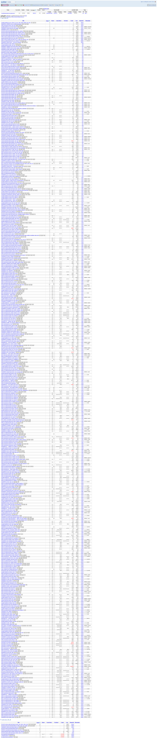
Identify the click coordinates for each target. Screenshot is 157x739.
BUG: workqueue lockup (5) (7, 707)
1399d (82, 633)
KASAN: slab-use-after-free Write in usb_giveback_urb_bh (12, 32)
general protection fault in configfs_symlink (9, 50)
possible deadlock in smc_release (7, 532)
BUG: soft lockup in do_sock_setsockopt (9, 521)
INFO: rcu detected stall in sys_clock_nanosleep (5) (11, 564)
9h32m (82, 22)
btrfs (23, 577)
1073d (82, 556)
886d (82, 518)
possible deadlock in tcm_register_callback (9, 56)
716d (82, 425)
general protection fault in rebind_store (8, 97)
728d (82, 428)
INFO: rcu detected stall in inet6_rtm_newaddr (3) (11, 311)
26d (82, 123)
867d (82, 507)
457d (82, 302)
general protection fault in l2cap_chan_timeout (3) (11, 657)
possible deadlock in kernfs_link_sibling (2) (9, 197)
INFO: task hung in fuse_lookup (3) (8, 710)
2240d (82, 701)
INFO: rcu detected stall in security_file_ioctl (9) (10, 370)
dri (17, 57)
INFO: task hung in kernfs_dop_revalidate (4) (10, 462)
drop (25, 15)
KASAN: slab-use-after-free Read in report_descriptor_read (12, 304)
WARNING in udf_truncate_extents (8, 688)
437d (82, 290)
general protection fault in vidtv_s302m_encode (10, 98)
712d (82, 421)
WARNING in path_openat (6, 612)
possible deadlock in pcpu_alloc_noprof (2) (9, 290)
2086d (82, 687)
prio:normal (24, 26)
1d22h (82, 28)
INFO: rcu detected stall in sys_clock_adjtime (10, 701)
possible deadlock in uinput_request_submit (9, 498)
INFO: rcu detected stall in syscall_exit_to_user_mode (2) (12, 610)
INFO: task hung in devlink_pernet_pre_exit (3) (10, 125)
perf (30, 491)
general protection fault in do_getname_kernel (10, 76)
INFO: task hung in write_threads (7, 100)
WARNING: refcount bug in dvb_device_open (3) (11, 208)
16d (82, 54)
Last (76, 20)
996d (82, 543)
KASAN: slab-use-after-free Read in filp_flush (10, 119)
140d (82, 188)
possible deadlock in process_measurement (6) (10, 129)
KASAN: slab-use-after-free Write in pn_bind (10, 104)
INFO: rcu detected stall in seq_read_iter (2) (9, 394)
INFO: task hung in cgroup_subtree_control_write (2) (11, 169)
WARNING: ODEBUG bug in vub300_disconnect (11, 24)
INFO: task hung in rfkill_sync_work (8, 598)
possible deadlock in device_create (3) (8, 198)
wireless (18, 64)
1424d (82, 642)
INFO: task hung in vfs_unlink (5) (8, 360)
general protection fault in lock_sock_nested (9, 557)
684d (82, 397)
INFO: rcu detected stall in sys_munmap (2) (9, 266)
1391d (82, 631)
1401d (82, 635)
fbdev (28, 245)
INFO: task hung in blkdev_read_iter (8, 317)
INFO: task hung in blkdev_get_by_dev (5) (9, 591)
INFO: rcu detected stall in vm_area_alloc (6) (10, 300)
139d (82, 187)
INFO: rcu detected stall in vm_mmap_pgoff (10, 433)
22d (82, 84)
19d (82, 61)
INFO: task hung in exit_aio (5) (7, 177)
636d (82, 363)
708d (82, 415)
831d (82, 481)
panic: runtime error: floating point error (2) (9, 569)
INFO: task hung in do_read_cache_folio (9, 659)
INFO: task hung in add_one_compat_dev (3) (10, 386)
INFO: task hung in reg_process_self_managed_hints (11, 563)
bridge (27, 222)
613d (82, 347)
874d (82, 509)
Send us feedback (152, 5)
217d (82, 214)
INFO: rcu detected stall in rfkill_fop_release (10, 278)
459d (82, 304)
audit (20, 515)
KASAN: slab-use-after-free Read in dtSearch (10, 493)
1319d (82, 593)
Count (72, 20)
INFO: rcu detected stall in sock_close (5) (9, 281)
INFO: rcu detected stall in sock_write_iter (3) (10, 490)
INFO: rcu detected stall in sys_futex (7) (9, 455)
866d (82, 505)
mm (25, 40)
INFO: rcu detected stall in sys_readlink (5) (9, 391)
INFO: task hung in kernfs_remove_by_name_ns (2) (11, 550)
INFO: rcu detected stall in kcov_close (8, 432)
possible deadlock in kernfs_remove (8, 274)
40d (82, 157)
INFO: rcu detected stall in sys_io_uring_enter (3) (11, 232)
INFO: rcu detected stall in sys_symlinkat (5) (10, 359)
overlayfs (19, 81)
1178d (82, 581)
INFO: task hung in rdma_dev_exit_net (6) (9, 349)
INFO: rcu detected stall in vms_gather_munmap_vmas (12, 309)
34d (82, 153)
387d (82, 276)
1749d (82, 667)
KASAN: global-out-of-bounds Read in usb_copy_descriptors (13, 147)
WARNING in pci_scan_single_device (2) (9, 215)
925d (82, 529)
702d (82, 412)
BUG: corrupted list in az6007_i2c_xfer (9, 326)
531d (82, 335)
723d (82, 426)
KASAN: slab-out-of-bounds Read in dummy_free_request (12, 132)
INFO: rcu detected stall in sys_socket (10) (9, 546)
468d (82, 309)
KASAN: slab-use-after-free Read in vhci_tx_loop (11, 231)
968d (82, 536)
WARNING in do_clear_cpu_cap (7, 121)
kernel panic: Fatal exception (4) (7, 295)
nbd (20, 286)
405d (82, 281)
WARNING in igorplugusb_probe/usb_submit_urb (11, 194)
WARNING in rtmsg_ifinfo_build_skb (8, 49)
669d (82, 384)
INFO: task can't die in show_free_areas (9, 660)
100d (82, 177)
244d (82, 228)
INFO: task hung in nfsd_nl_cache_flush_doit (10, 157)
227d (82, 225)
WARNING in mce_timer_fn (7, 114)
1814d (82, 673)
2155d (82, 691)
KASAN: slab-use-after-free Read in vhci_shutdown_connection (13, 108)
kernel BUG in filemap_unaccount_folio (9, 559)
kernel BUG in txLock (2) (6, 514)
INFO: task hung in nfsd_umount (7, 449)
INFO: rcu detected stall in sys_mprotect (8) (9, 397)
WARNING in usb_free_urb (6, 464)
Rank (47, 20)
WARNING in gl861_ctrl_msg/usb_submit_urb (10, 322)
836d (82, 487)
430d (82, 288)
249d (82, 232)
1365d (82, 614)
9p (15, 714)
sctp (26, 311)
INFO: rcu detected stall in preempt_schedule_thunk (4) (12, 162)
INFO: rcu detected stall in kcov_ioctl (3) (9, 187)
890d (82, 522)
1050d (82, 553)
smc (15, 532)
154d (82, 191)
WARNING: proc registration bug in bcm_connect (11, 541)
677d (82, 391)
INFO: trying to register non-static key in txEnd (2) (11, 504)
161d (82, 195)
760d (82, 442)
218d (82, 216)
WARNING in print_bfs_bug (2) (7, 595)
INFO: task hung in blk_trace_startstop (8, 240)
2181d (82, 695)
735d (82, 429)
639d (82, 364)
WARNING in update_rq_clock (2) (8, 160)
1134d (82, 571)
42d (82, 159)
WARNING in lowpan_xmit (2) (7, 287)
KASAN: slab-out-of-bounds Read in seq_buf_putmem (12, 31)
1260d (82, 588)
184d (82, 205)
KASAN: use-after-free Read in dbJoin (8, 638)
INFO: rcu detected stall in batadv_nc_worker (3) (10, 691)
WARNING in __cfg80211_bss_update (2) (9, 446)
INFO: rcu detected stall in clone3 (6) (8, 173)
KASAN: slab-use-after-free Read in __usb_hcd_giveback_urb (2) (14, 519)
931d (82, 531)
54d (82, 160)
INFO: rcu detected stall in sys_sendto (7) (9, 480)
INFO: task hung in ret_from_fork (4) (8, 201)
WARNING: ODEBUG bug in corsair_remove (10, 47)
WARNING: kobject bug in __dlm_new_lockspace (11, 42)
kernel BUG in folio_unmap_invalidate (8, 52)
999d (82, 545)
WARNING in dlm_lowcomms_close (8, 116)
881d (82, 514)
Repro (52, 20)
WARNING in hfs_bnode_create (7, 717)
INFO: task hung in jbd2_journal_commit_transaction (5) (12, 484)
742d (82, 431)
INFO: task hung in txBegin (6, 453)
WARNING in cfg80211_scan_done (8, 431)
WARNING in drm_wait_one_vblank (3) (9, 225)
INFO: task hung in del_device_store (8, 590)
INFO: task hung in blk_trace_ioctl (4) (8, 545)
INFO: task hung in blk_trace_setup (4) (9, 283)
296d (82, 245)
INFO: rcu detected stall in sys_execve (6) (9, 415)
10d (82, 43)
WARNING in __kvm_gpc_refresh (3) (8, 342)
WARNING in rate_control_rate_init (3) (9, 450)
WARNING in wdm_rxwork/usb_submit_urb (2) (10, 529)
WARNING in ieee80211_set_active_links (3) (10, 204)
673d (82, 387)
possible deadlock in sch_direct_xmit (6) (9, 181)
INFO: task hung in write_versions (8, 43)
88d (82, 171)
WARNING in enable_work (6, 429)
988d (82, 540)
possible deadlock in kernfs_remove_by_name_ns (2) (11, 156)
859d (82, 500)
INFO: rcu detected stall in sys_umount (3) (9, 356)
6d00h (82, 40)
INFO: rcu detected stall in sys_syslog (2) (9, 528)
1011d (82, 549)
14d (82, 52)
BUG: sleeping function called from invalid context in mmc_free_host (14, 74)
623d (82, 353)
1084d (82, 559)
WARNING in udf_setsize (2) (7, 580)
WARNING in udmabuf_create (7, 57)
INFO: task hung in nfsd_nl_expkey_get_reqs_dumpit (11, 153)
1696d (82, 662)
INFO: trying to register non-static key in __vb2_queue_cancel (13, 159)
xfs (20, 573)
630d (82, 357)
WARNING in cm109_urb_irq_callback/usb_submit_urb (12, 681)
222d (82, 219)
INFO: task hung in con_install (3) (8, 224)
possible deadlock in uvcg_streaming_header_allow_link (12, 150)
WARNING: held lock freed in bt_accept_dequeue (11, 350)
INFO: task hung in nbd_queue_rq (8, 428)
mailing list (146, 1)
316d (82, 250)
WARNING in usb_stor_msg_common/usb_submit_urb (12, 345)
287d (82, 240)
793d (82, 456)
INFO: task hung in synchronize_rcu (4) (9, 583)
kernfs (28, 156)
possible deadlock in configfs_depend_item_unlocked (11, 146)
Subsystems (11, 5)
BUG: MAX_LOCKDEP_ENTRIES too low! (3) (11, 625)
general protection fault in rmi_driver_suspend (10, 67)
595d (82, 339)
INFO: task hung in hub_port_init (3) (8, 587)
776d (82, 445)
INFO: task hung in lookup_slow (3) (8, 629)
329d (82, 259)
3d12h (82, 32)
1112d (82, 567)
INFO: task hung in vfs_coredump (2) (8, 277)
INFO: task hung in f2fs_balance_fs (8, 588)
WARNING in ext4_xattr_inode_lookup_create (10, 471)
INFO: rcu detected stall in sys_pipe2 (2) (9, 376)
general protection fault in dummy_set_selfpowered (11, 142)
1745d (82, 664)
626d (82, 356)
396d (82, 278)
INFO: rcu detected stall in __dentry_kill (9, 200)
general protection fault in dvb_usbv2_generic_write (11, 421)
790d (82, 452)
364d (82, 264)
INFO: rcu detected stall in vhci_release (9, 407)
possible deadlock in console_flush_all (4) (9, 273)
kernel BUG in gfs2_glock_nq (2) (7, 646)
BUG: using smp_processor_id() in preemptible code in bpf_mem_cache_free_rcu (17, 163)
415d (82, 285)
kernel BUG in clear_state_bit (7, 619)
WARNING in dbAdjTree (6, 535)
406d (82, 283)
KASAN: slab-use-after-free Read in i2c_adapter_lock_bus (12, 93)
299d (82, 246)
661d (82, 381)
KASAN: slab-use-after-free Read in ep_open (10, 124)
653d (82, 376)
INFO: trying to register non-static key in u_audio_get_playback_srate (14, 39)
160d (82, 194)
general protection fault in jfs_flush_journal (9, 641)
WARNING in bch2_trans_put (7, 481)
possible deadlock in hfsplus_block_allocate (9, 615)
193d (82, 209)
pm (15, 70)
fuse (21, 167)
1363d (82, 612)
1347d (82, 607)
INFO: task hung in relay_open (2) (8, 233)
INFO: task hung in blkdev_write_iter (8, 205)
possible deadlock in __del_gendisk (8, 302)
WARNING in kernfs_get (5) (7, 488)
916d (82, 526)
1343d (82, 602)
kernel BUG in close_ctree (6, 622)
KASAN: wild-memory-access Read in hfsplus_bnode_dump (13, 584)
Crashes (45, 5)
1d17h (82, 26)
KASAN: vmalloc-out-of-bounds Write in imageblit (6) (12, 245)
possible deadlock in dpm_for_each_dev (9, 448)
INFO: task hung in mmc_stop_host (8, 25)
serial (29, 170)
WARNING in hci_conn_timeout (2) (8, 352)
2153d (82, 690)
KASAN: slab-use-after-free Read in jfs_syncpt (10, 531)
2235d (82, 698)
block (25, 31)
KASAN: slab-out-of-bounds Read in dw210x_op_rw (11, 73)
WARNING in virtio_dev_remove (8, 111)
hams (26, 219)
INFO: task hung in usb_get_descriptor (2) (9, 604)
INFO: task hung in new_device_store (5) (9, 411)
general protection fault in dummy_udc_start (9, 140)
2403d (82, 705)
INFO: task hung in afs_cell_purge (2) (8, 318)
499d (82, 328)
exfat (18, 601)
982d (82, 539)
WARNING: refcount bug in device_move (9, 363)
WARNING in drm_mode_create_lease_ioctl (10, 452)
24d (82, 90)
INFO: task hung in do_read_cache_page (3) (10, 705)
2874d (82, 712)
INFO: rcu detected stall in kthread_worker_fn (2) (11, 335)
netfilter (30, 222)
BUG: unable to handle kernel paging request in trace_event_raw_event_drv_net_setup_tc (18, 105)
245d (82, 229)
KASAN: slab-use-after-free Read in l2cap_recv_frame (12, 495)
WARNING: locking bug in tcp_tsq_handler (10, 28)
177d (82, 201)
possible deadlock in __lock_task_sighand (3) (10, 477)
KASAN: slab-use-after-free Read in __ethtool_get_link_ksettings (14, 518)
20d (82, 66)
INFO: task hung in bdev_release (7, 548)
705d (82, 414)
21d (82, 81)
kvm (39, 53)
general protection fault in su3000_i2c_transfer (10, 267)
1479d (82, 649)
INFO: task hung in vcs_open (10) (8, 171)
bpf (18, 26)
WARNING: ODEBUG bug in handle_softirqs (10, 263)
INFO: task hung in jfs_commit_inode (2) (9, 562)
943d (82, 533)
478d (82, 318)
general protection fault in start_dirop (8, 133)
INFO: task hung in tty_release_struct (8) (9, 85)
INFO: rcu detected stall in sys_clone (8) (9, 511)
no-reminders (24, 625)
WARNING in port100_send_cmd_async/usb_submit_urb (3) (13, 80)
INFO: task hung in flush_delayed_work (9, 379)
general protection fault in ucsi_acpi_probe (9, 38)
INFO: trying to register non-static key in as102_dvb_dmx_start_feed (14, 190)
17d (82, 59)
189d (82, 208)
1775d (82, 670)
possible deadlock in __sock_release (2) (9, 64)
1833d (82, 674)
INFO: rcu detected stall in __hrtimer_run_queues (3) (11, 59)
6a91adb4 (70, 13)
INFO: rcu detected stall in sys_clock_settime (10, 700)
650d (82, 374)
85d (82, 170)
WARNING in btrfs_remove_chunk (8, 614)
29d (82, 145)
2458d (82, 708)
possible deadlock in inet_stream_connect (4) (10, 195)
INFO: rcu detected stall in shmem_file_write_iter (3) (11, 249)
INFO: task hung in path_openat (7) (8, 639)
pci (23, 215)
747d (82, 436)
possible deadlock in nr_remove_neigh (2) (9, 343)
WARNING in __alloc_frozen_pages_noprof (10, 353)
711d (82, 419)
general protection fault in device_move (9, 373)
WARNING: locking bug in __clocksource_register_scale (12, 166)
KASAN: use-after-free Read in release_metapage (11, 594)
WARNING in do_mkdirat (6, 611)
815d (82, 464)
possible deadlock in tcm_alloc (7, 88)
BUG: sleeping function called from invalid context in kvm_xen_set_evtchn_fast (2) (17, 53)
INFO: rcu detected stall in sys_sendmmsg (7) (10, 362)
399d (82, 280)
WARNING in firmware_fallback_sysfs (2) (9, 435)
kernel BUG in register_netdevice (7, 131)
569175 (34, 13)
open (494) (5, 18)
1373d (82, 624)
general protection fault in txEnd (7, 600)
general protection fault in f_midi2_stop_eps (9, 149)
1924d (82, 677)
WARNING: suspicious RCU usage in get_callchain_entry (12, 491)
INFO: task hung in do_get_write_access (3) (10, 369)
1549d (82, 650)
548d (82, 336)
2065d (82, 681)
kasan (19, 659)
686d (82, 402)
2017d (82, 680)
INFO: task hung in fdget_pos (7, 402)
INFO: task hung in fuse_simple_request (9, 684)
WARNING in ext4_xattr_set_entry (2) (8, 507)
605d (82, 345)
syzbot (3, 2)
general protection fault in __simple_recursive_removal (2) (12, 126)
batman (28, 242)
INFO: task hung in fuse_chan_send (8, 167)
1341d (82, 600)
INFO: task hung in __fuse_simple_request (9, 387)
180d (82, 202)
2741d (82, 711)
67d (82, 166)
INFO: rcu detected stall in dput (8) (8, 536)
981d (82, 538)
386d (82, 274)
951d (82, 535)
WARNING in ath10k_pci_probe (7, 71)
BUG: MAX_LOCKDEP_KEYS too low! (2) (10, 677)
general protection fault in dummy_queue (9, 145)
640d (82, 367)
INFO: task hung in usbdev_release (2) (8, 567)
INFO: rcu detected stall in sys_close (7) (9, 500)
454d (82, 301)
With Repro (8, 16)
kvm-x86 (23, 656)
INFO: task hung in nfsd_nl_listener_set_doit (10, 470)
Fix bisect (66, 20)
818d (82, 469)
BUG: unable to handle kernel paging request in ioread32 (12, 78)
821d (82, 477)
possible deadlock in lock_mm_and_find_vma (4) (10, 202)
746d (82, 435)
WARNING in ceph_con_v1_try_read (8, 60)
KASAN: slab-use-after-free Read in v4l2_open (10, 193)
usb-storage (32, 345)
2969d (82, 714)
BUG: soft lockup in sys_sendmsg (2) (8, 293)
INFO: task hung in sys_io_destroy (8, 676)
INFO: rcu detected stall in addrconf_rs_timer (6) (10, 466)
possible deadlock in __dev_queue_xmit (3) (9, 708)
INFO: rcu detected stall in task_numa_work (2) (10, 340)
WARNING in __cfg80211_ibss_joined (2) (9, 694)
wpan (19, 287)
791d (82, 453)
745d (82, 433)
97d (82, 176)
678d (82, 394)
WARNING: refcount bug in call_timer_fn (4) (10, 207)
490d (82, 325)
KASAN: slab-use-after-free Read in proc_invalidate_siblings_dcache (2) (15, 214)
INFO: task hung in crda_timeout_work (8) (9, 408)
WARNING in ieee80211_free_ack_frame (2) (10, 664)
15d (82, 53)
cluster (21, 605)
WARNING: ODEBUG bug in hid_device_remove (11, 46)
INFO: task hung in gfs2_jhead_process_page (10, 605)
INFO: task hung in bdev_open (7, 474)
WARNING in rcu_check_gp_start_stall (9, 711)
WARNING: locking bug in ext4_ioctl (8, 581)
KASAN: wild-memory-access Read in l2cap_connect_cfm (12, 333)
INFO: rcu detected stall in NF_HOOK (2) (9, 398)
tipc (23, 281)
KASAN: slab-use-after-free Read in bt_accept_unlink (11, 388)
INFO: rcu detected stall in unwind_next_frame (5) (11, 252)
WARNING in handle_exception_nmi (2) (9, 656)
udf (20, 508)
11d (82, 46)
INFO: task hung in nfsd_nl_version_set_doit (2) (10, 236)
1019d (82, 552)
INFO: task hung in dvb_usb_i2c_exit (8, 319)
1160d (82, 577)
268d (82, 238)
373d (82, 269)
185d (82, 207)
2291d (82, 704)
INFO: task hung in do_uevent (7, 62)
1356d (82, 608)
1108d (82, 566)
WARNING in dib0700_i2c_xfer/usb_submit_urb (11, 332)
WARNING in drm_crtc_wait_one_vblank (9, 228)
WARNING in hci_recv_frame (7, 497)
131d (82, 185)
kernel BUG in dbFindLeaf (6, 645)
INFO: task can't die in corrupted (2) (8, 686)
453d (82, 300)
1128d (82, 569)
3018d (82, 715)
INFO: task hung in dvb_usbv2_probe (8, 297)
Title (23, 20)
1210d (82, 583)
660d (82, 380)
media (27, 33)
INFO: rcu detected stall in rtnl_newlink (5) (9, 328)
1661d (82, 659)
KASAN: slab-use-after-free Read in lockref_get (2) (11, 136)
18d (82, 60)
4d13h (82, 36)
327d (82, 257)
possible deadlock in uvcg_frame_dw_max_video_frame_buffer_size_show (16, 22)
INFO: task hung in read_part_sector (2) (9, 438)
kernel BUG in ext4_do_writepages (8, 607)
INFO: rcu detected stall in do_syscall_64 (9, 395)
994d (82, 542)
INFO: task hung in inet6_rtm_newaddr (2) (9, 315)
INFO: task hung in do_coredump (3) (8, 393)
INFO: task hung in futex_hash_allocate (9, 291)
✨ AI (61, 5)
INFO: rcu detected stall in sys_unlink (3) (9, 566)
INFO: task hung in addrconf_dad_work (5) (9, 441)
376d (82, 270)
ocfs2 (23, 379)
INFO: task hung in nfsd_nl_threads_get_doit (10, 456)
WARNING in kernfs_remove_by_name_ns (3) (10, 669)
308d (82, 249)
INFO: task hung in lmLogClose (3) (8, 522)
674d (82, 388)
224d (82, 222)
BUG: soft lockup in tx (5, 648)
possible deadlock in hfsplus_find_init (8, 603)
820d (82, 473)
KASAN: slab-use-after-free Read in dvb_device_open (12, 348)
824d (82, 478)
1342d (82, 601)
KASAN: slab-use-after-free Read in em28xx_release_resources (13, 439)
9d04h (82, 42)
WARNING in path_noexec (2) (7, 259)
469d (82, 311)
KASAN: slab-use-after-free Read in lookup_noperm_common (13, 128)
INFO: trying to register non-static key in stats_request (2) (12, 36)
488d (82, 321)
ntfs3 (20, 608)
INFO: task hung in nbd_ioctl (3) (7, 693)
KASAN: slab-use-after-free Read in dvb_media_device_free (13, 33)
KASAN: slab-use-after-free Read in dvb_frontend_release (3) (13, 209)
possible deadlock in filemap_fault (8, 631)
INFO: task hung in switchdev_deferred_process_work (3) (12, 436)
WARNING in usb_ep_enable (7, 122)
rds (29, 677)
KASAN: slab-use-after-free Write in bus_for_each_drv (12, 54)
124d (82, 183)
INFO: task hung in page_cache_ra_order (9, 325)
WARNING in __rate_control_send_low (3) (9, 384)
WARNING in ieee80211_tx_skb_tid (8, 269)
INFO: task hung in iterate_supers (7, 714)
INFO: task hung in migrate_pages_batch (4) (10, 250)
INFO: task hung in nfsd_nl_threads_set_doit (10, 401)
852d (82, 497)
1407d (82, 636)
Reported (81, 20)
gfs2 (22, 42)
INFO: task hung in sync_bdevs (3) (8, 336)
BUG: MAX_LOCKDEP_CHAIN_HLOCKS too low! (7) (13, 419)
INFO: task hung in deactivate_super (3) (9, 445)
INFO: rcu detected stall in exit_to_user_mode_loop (11, 288)
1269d (82, 590)
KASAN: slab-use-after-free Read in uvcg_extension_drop (12, 90)
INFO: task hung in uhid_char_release (8, 576)
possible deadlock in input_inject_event (9, 410)
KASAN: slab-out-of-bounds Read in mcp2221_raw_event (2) (13, 255)
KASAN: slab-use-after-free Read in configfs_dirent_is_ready (13, 139)
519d (82, 332)
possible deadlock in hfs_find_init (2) (8, 597)
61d (82, 164)
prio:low (34, 22)
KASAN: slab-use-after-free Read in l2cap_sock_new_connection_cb (14, 390)
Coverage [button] (56, 5)
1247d (82, 587)
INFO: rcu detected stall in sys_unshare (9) (9, 552)
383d (82, 273)
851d (82, 494)
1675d (82, 660)
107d (82, 178)
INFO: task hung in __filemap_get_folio (9, 649)
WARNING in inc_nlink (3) (6, 655)
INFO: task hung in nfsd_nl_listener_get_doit (10, 460)
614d (82, 349)
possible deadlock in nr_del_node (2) (8, 221)
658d (82, 378)
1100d (82, 563)
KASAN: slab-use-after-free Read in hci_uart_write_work (12, 284)
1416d (82, 638)
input (23, 46)
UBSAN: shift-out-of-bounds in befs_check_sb (10, 574)
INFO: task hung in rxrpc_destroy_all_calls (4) (10, 229)
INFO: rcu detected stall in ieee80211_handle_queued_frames (13, 459)
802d (82, 460)
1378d (82, 625)
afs (26, 229)
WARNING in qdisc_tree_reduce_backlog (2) (10, 178)
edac (14, 114)
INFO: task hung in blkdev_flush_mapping (9, 539)
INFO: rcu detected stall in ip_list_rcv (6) (9, 543)
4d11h (82, 35)
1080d (82, 557)
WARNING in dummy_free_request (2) (9, 135)
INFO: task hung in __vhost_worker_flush (9, 469)
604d (82, 343)
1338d (82, 597)
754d (82, 439)
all (83, 13)
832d (82, 483)
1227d (82, 584)
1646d (82, 656)
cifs (15, 101)
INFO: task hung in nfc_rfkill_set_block (9, 628)
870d (82, 508)
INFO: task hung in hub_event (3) (8, 593)
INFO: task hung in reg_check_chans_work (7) (10, 412)
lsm (28, 307)
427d (82, 287)
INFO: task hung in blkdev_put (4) (8, 690)
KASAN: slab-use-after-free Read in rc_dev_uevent (11, 77)
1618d (82, 653)
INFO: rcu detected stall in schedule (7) (9, 476)
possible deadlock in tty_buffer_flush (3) (9, 424)
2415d (82, 707)
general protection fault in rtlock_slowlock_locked (11, 257)
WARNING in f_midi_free (6, 107)
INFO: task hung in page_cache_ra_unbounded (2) (11, 426)
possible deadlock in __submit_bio (8, 380)
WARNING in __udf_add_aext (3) (8, 508)
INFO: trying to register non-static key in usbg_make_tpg (12, 63)
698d (82, 411)
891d (82, 525)
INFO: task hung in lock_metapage (8, 634)
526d (82, 333)
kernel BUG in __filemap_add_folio (8, 321)
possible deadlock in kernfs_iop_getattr (8, 329)
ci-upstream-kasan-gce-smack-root (8, 13)
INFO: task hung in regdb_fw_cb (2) (8, 404)
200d (82, 212)
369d (82, 266)
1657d (82, 657)
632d (82, 360)
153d (82, 190)
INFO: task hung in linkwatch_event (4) (9, 442)
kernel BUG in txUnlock (6, 642)
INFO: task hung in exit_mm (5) (7, 280)
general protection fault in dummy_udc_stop (9, 94)
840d (82, 488)
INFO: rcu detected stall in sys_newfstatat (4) (10, 635)
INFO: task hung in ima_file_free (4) (8, 381)
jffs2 (16, 510)
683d (82, 395)
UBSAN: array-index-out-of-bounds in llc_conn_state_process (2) (14, 463)
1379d (82, 628)
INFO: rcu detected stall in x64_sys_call (9, 422)
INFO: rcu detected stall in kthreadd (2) (9, 383)
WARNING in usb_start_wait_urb (8, 238)
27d (82, 126)
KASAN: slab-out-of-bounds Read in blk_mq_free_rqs (12, 183)
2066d (82, 683)
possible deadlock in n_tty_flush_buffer (9, 338)
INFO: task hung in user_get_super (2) (8, 549)
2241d (82, 702)
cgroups (24, 45)
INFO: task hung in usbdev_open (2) (8, 683)
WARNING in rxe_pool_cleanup (7, 486)
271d (82, 239)
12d (82, 50)
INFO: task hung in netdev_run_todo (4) (9, 400)
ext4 (26, 252)
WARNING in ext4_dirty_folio (7, 652)
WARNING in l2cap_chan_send (7, 502)
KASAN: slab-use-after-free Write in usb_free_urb (11, 91)
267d (82, 236)
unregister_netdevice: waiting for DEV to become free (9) (12, 180)
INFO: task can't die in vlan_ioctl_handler (9, 650)
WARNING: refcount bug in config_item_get (10, 138)
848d (82, 491)
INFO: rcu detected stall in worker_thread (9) (10, 555)
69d (82, 167)
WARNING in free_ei (5, 29)
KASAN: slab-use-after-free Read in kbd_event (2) (11, 188)
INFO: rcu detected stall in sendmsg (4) (9, 479)
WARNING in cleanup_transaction (8, 636)
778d (82, 446)
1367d (82, 618)
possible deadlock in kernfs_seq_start (8, 494)
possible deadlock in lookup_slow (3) (8, 572)
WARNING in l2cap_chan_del (7, 525)
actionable (33, 32)
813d (82, 462)
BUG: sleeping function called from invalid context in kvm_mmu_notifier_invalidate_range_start (20, 235)
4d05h (82, 33)
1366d (82, 615)
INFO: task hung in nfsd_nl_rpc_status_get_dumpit (11, 443)
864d (82, 502)
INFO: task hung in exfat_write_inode (8, 601)
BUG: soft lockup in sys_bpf (7, 324)
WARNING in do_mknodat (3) (7, 270)
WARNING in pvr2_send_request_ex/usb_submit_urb (11, 673)
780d (82, 449)
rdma (24, 349)
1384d (82, 629)
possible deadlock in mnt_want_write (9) (9, 81)
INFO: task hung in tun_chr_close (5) (8, 417)
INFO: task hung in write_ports (7, 109)
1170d (82, 580)
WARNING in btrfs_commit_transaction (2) (9, 586)
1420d (82, 639)
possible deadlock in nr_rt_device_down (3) (9, 418)
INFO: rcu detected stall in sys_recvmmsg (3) (10, 538)
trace (11, 29)
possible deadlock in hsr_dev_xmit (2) (8, 512)
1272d (82, 591)
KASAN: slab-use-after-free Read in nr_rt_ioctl (10, 219)
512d (82, 329)
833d (82, 484)
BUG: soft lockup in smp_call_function (9, 698)
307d (82, 247)
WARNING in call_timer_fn (6, 626)
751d (82, 438)
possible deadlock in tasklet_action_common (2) (10, 176)
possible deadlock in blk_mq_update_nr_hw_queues (11, 366)
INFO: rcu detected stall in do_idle (8, 712)
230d (82, 226)
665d (82, 383)
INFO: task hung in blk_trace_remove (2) (9, 533)
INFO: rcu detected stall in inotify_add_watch (10, 218)
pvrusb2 (31, 673)
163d (82, 198)
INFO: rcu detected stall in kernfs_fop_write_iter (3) (11, 226)
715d (82, 422)
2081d (82, 684)
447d (82, 294)
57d (82, 163)
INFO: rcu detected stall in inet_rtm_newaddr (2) (10, 314)
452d (82, 295)
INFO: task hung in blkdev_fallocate (8, 662)
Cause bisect (58, 20)
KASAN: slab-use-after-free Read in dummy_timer (11, 35)
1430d (82, 645)
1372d (82, 622)
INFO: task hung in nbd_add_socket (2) (9, 653)
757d (82, 440)
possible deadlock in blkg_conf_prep (8, 45)
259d (82, 233)
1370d (82, 619)
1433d (82, 646)
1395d (82, 632)
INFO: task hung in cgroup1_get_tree (8, 164)
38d (82, 156)
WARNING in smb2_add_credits (7, 101)
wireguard (23, 400)
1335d (82, 595)
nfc (26, 80)
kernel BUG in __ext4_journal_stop (8, 618)
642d (82, 370)
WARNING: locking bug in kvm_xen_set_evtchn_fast (11, 371)
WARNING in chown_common (7, 256)
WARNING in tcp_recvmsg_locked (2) (9, 542)
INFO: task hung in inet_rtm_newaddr (8, 346)
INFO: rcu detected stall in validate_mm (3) (9, 487)
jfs (13, 453)
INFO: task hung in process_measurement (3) (10, 307)
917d (82, 528)
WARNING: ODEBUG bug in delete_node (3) (10, 331)
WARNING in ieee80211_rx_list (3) (8, 425)
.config (55, 13)
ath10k (16, 71)
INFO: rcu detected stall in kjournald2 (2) (9, 405)
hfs (22, 445)
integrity (25, 307)
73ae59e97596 (49, 13)
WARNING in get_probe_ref (7, 704)
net (20, 26)
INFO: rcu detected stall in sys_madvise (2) (9, 260)
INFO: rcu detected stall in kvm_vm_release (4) (10, 40)
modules (30, 212)
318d (82, 256)
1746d (82, 666)
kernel (23, 24)
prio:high (26, 24)
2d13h (82, 29)
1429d (82, 643)
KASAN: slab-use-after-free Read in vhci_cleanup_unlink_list (13, 102)
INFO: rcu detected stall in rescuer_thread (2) (10, 242)
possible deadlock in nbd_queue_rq (8, 286)
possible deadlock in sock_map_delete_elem (9, 524)
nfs (19, 43)
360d (82, 260)
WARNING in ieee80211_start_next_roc (9, 687)
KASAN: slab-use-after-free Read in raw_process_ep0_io (12, 143)
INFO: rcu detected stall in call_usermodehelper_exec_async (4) (13, 239)
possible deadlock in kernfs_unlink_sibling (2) (10, 243)
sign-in (142, 1)
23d (82, 87)
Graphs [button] (50, 5)
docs (153, 1)
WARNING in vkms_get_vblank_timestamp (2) (10, 579)
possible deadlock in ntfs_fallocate (8, 608)
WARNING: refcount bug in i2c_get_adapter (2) (10, 184)
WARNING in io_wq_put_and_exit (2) (9, 174)
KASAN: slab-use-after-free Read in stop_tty (10, 170)
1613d (82, 652)
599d (82, 340)
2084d (82, 686)
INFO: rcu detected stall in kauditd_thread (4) (10, 515)
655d (82, 377)
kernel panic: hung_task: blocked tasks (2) (9, 570)
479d (82, 319)
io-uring (23, 174)
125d (82, 184)
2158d (82, 693)
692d (82, 405)
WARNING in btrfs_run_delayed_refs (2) (9, 577)
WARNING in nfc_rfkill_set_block (8, 271)
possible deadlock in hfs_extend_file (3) (9, 501)
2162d (82, 694)
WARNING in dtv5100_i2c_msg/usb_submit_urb (11, 305)
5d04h (82, 39)
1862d (82, 676)
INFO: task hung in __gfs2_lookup (8, 505)
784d (82, 450)
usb (25, 32)
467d (82, 308)
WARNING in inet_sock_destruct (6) (8, 211)
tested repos (46, 8)
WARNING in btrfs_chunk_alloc (7, 624)
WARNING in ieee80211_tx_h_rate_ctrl (9, 301)
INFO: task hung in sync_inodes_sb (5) (9, 573)
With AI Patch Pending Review (18, 16)
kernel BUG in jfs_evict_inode (7, 643)
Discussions (87, 20)
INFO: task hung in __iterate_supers (8, 294)
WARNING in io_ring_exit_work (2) (8, 526)
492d (82, 326)
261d (82, 235)
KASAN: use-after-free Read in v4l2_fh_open (10, 680)
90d (82, 173)
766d (82, 443)
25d (82, 97)
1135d (82, 573)
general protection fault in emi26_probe (9, 95)
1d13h (82, 25)
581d (82, 338)
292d (82, 242)
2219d (82, 697)
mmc (30, 74)
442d (82, 291)
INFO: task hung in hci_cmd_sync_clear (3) (9, 377)
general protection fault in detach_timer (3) (9, 115)
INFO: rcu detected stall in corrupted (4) (9, 695)
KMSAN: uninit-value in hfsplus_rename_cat (10, 553)
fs (31, 22)
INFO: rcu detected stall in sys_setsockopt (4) (10, 364)
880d (82, 511)
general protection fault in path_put (8, 118)
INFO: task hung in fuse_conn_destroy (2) (9, 186)
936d (82, 532)
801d (82, 459)
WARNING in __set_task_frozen (7, 70)
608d (82, 346)
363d (82, 263)
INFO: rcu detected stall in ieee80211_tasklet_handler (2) (12, 483)
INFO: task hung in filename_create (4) (9, 663)
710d (82, 418)
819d (82, 470)
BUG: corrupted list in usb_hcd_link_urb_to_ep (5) (11, 246)
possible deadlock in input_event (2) (8, 667)
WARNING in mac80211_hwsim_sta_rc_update (10, 308)
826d (82, 480)
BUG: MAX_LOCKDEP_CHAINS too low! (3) (11, 666)
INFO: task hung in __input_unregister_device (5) (11, 556)
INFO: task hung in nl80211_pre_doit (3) (9, 374)
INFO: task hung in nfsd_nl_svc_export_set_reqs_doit (11, 152)
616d (82, 350)
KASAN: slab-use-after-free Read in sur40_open (10, 69)
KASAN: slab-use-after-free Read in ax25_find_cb (11, 247)
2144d (82, 688)
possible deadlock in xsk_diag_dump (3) (9, 26)
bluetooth (26, 284)
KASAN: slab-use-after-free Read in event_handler (11, 217)
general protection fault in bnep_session (9, 367)
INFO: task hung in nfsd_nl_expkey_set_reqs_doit (11, 155)
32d (82, 152)
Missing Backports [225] (36, 5)
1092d (82, 562)
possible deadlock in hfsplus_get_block (8, 621)
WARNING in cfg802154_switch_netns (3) (9, 357)
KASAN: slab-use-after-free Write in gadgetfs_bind (11, 112)
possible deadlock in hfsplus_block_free (9, 617)
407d (82, 284)
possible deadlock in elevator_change (8, 298)
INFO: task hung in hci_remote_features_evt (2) (10, 312)
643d (82, 373)
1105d (82, 564)
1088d (82, 560)
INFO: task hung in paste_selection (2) (8, 674)
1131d (82, 570)
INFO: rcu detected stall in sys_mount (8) (9, 264)
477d (82, 316)
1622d (82, 655)
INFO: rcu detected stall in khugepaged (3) (9, 83)
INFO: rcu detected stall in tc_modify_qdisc (9, 697)
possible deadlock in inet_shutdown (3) (8, 191)
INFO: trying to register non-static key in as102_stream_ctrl (12, 66)
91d (82, 174)
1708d (82, 663)
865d (82, 504)
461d (82, 305)
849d (82, 493)
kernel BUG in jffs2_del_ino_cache (8, 510)
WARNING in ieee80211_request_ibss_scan (10, 339)
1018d (82, 550)
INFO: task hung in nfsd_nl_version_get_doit (10, 457)
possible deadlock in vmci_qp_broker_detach (10, 679)
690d (82, 404)
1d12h (82, 23)
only (86, 13)
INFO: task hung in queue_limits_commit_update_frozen (12, 262)
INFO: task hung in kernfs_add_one (8, 473)
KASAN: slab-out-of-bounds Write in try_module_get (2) (12, 212)
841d (82, 490)
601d (82, 342)
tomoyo (25, 359)
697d (82, 407)
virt (25, 36)
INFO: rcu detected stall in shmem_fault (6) (9, 414)
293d (82, 243)
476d (82, 312)
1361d (82, 611)
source (150, 1)
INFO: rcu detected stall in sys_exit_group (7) (10, 670)
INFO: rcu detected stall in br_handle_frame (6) (10, 222)
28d (82, 132)
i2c (29, 93)
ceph (18, 60)
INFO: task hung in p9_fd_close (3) (8, 253)
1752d (82, 669)
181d (82, 204)
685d (82, 398)
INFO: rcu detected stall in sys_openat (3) (9, 560)
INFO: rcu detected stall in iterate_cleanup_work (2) (11, 703)
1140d (82, 574)
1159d (82, 576)
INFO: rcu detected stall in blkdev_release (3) (10, 276)
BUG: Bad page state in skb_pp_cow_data (9, 355)
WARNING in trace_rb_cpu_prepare (8, 87)
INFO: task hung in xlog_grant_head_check (9, 715)
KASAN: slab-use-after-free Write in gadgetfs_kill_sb (11, 84)
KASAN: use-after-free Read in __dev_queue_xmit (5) (12, 672)
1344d (82, 605)
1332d (82, 594)
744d (82, 432)
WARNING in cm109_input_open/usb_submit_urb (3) (12, 517)
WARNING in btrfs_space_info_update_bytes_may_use (12, 632)
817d (82, 467)
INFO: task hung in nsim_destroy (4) (8, 467)
